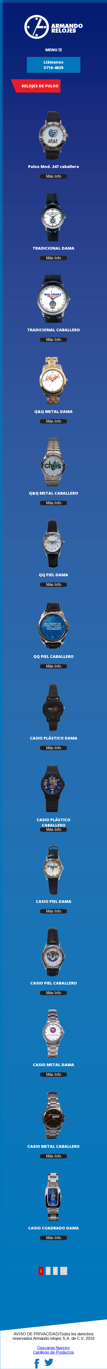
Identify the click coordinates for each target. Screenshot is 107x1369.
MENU (51, 49)
